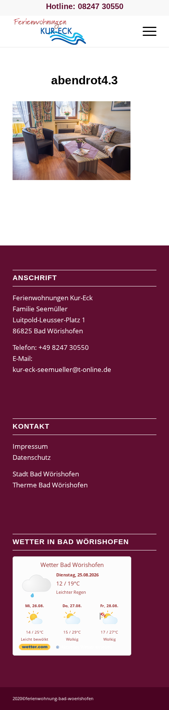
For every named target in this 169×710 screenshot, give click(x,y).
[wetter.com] (34, 648)
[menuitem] (145, 31)
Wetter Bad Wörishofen (72, 565)
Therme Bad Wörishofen (50, 484)
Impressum (30, 446)
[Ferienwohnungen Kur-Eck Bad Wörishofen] (70, 31)
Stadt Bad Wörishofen (46, 473)
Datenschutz (32, 457)
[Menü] (145, 31)
